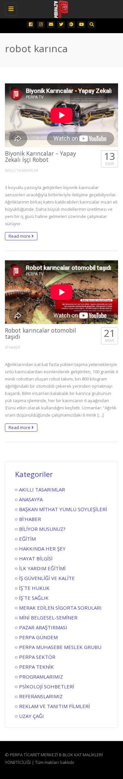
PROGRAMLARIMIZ (41, 676)
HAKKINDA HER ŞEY (42, 548)
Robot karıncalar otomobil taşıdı (40, 333)
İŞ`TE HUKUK (34, 588)
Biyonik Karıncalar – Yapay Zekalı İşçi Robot (40, 156)
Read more (20, 236)
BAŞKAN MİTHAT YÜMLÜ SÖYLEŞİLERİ (63, 509)
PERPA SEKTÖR (37, 657)
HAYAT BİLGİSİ (35, 558)
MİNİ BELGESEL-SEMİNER (48, 617)
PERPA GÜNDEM (38, 637)
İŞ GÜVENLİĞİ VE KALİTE (47, 578)
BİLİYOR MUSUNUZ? (42, 529)
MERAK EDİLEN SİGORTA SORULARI (60, 607)
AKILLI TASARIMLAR (21, 170)
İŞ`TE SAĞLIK (34, 598)
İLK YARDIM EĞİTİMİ (42, 568)
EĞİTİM (27, 538)
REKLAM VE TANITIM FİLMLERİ (54, 706)
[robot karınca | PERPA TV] (60, 8)
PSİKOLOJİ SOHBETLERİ (46, 686)
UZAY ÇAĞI (31, 716)
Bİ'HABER (12, 347)
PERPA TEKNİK (36, 666)
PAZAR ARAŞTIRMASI (43, 627)
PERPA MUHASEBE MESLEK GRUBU (60, 647)
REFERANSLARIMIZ (41, 696)
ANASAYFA (31, 499)
